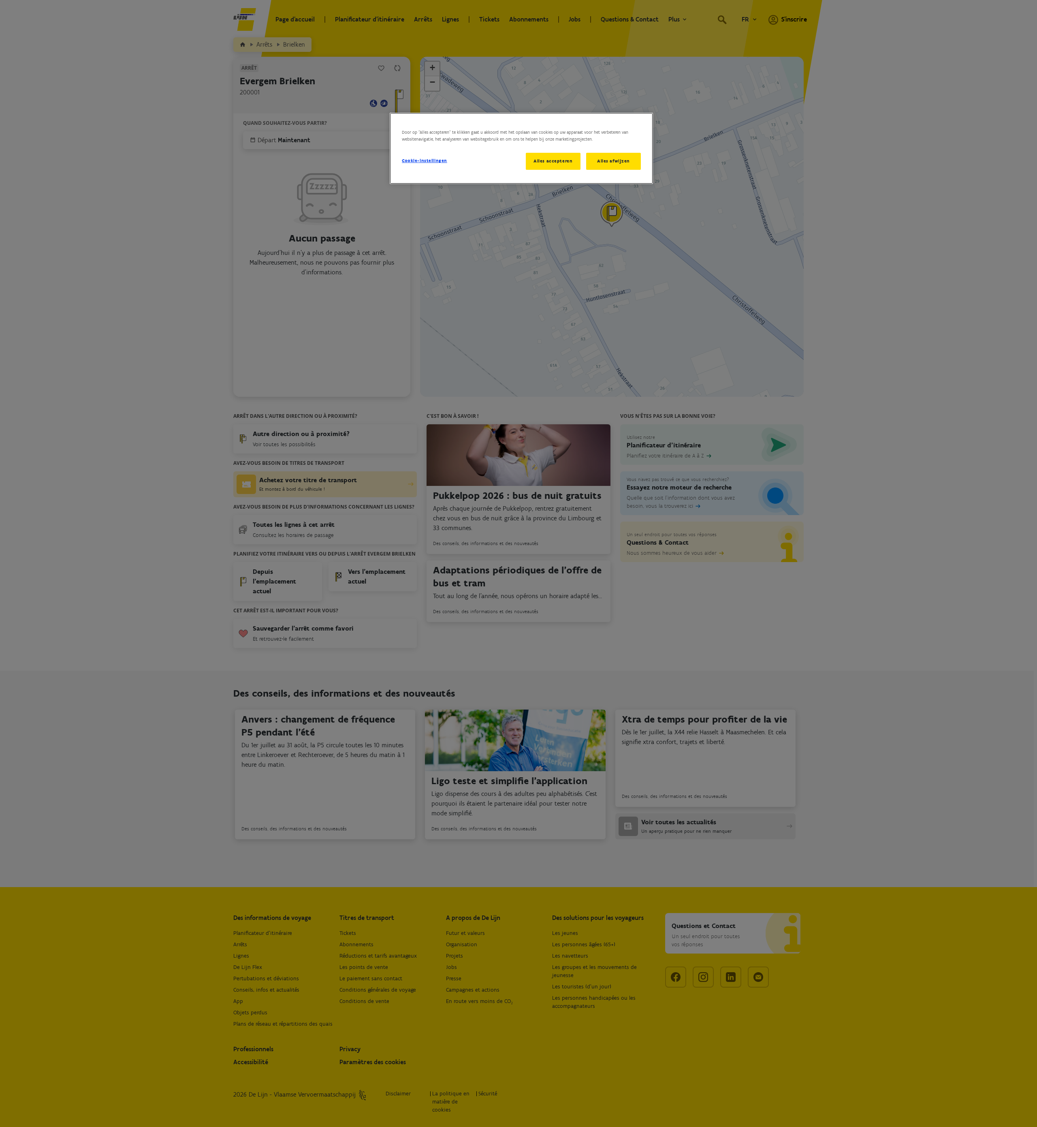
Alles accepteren (552, 161)
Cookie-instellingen (424, 160)
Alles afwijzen (613, 161)
